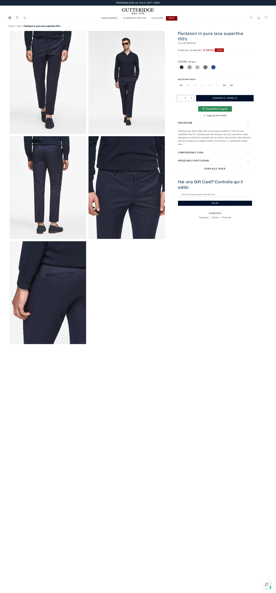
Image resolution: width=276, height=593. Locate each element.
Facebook (204, 217)
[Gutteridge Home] (138, 11)
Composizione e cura (190, 152)
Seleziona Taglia (186, 79)
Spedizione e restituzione (193, 161)
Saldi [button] (172, 18)
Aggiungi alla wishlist (217, 115)
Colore (187, 61)
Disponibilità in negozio (217, 109)
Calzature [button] (157, 18)
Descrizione (185, 123)
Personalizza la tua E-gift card (138, 3)
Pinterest (226, 217)
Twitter (215, 217)
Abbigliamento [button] (109, 18)
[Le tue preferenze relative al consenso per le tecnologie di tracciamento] (270, 587)
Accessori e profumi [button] (134, 18)
